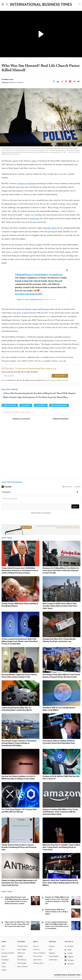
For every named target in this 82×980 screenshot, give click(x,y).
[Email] (74, 81)
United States (53, 960)
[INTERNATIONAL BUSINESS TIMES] (41, 4)
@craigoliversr (56, 274)
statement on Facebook (26, 183)
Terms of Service (51, 380)
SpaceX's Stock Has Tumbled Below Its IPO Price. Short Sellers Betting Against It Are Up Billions (60, 883)
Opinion (4, 970)
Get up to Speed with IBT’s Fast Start (67, 526)
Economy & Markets (8, 953)
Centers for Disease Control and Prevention (33, 309)
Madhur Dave (8, 79)
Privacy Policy (64, 380)
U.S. (3, 949)
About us (36, 946)
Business (4, 956)
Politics (4, 963)
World (3, 946)
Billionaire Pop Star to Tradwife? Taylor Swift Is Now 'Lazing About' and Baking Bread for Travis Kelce (61, 847)
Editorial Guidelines (61, 419)
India (50, 949)
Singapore (52, 953)
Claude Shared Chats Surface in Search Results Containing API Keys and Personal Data (19, 847)
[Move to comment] (78, 81)
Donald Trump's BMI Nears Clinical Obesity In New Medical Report (56, 912)
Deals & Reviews (22, 966)
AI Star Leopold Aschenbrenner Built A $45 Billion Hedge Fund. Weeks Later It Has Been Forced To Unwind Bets (20, 641)
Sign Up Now (26, 527)
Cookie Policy (37, 960)
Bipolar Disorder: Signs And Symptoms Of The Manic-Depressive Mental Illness (35, 397)
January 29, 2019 (50, 299)
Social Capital (21, 949)
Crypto (4, 966)
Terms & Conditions (39, 953)
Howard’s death (50, 227)
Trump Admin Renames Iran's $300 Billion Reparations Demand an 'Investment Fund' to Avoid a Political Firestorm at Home (20, 570)
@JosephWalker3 (40, 274)
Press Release (21, 960)
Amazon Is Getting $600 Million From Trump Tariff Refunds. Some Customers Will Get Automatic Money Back (60, 812)
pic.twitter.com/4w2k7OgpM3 (28, 294)
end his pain (34, 218)
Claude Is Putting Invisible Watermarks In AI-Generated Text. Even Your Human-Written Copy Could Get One (19, 883)
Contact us (36, 949)
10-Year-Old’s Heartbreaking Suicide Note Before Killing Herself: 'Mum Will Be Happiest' (39, 393)
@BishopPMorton (23, 274)
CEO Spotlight (21, 963)
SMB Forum (21, 953)
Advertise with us (38, 963)
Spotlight (20, 956)
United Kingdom (54, 956)
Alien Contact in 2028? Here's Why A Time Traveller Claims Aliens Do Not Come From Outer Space (60, 606)
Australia (51, 946)
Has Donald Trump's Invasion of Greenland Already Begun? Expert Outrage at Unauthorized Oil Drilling (19, 743)
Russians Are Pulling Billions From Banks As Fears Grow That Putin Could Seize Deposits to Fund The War (61, 570)
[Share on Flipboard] (66, 81)
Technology (5, 960)
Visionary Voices (22, 946)
